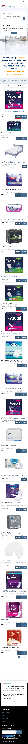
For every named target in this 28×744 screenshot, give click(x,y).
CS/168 (24, 537)
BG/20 (18, 195)
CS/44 (24, 597)
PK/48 (18, 625)
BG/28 (18, 509)
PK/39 (18, 337)
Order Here (14, 33)
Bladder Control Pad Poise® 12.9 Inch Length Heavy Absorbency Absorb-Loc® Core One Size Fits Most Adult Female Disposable (13, 621)
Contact (4, 721)
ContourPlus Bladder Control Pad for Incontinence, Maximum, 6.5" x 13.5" (12, 534)
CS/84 (24, 509)
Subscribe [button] (18, 731)
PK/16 (18, 280)
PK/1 (20, 365)
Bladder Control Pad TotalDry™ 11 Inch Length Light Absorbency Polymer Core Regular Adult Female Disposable (14, 219)
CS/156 (24, 337)
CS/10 (24, 653)
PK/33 (18, 117)
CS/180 (24, 195)
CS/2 (24, 365)
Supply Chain (5, 718)
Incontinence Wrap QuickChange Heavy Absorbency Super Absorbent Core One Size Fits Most (13, 562)
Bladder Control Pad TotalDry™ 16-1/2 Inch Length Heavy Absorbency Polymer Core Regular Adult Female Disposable (14, 191)
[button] (20, 85)
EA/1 (24, 166)
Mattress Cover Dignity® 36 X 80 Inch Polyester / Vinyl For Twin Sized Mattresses (14, 163)
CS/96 (24, 280)
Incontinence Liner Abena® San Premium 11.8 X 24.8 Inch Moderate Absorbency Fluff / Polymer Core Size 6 (13, 475)
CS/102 (24, 479)
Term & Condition (6, 712)
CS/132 (24, 117)
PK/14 (18, 138)
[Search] (24, 18)
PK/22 (18, 597)
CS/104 (24, 252)
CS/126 (24, 138)
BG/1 (19, 653)
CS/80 (24, 451)
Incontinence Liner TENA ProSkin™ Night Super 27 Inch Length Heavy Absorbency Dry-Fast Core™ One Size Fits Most (13, 362)
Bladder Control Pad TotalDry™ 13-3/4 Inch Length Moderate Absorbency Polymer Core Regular (12, 390)
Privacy (3, 715)
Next (24, 657)
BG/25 (18, 567)
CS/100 (24, 567)
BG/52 (18, 252)
